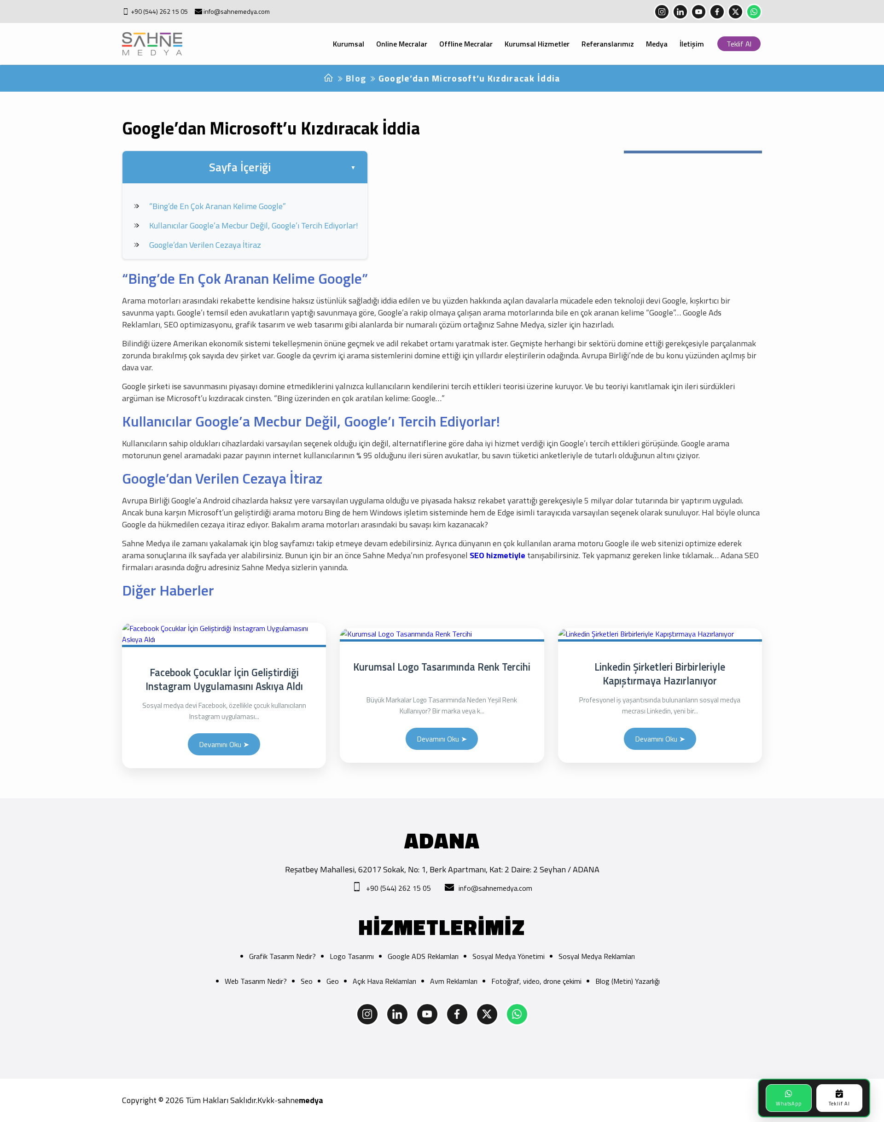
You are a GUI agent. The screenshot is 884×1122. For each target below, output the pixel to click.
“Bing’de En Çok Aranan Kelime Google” (217, 206)
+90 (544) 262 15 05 (159, 11)
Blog (356, 78)
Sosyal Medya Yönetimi (508, 956)
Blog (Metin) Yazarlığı (627, 981)
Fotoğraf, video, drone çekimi (536, 981)
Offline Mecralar (466, 43)
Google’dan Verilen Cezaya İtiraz (205, 245)
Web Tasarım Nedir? (256, 981)
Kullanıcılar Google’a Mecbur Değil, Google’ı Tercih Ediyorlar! (253, 225)
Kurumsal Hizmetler (537, 43)
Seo (307, 981)
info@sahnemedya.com (237, 11)
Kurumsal (348, 43)
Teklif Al (739, 43)
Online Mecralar (401, 43)
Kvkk (265, 1100)
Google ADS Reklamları (423, 956)
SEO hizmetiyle (497, 555)
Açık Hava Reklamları (384, 981)
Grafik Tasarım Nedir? (282, 956)
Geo (332, 981)
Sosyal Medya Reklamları (596, 956)
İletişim (692, 43)
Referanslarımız (608, 43)
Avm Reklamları (453, 981)
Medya (657, 43)
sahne (300, 1100)
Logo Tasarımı (352, 956)
